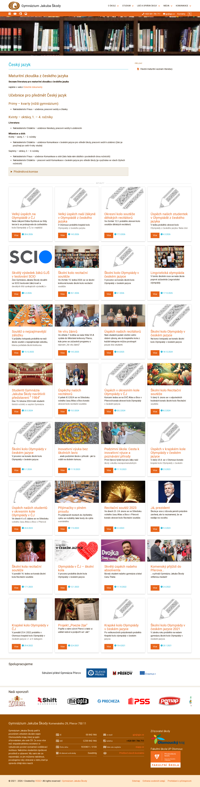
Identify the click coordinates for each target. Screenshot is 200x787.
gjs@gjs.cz (138, 734)
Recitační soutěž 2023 (120, 508)
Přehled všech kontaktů (131, 753)
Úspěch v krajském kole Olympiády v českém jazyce (168, 452)
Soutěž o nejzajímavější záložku (29, 333)
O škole (112, 6)
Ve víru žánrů (67, 331)
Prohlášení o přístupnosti (179, 781)
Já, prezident (160, 508)
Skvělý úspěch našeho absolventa (120, 568)
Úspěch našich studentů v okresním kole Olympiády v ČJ (29, 511)
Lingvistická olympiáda (167, 273)
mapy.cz (140, 747)
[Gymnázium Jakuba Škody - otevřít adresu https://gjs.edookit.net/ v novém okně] (25, 14)
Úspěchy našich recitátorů (69, 392)
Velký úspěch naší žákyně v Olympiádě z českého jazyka (77, 217)
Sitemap (136, 781)
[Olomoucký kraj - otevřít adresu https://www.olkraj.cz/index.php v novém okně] (168, 745)
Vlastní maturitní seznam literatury (156, 69)
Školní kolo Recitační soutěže (166, 392)
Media (166, 6)
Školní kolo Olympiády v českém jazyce (121, 274)
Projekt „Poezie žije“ (72, 625)
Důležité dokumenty (32, 87)
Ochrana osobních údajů (154, 781)
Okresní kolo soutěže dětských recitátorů (119, 216)
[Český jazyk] (100, 36)
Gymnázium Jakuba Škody (41, 6)
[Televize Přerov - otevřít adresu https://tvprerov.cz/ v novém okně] (97, 673)
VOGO (38, 781)
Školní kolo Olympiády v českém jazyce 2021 (168, 627)
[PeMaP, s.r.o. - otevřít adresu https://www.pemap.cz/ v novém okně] (115, 701)
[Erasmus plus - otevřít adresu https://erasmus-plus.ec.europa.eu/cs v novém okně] (148, 673)
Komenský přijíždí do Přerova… (166, 568)
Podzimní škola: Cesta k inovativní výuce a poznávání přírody (121, 452)
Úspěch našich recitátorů (122, 331)
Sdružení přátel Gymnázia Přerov (61, 673)
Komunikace (182, 6)
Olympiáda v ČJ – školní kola (76, 568)
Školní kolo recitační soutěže (73, 274)
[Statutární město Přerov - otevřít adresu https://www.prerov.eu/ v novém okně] (122, 673)
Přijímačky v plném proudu (72, 509)
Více (16, 235)
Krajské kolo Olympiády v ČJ (30, 627)
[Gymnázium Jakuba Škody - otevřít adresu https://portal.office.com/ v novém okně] (20, 14)
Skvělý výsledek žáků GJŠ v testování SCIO (30, 274)
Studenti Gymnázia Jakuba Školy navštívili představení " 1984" (28, 394)
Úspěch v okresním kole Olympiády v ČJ (121, 392)
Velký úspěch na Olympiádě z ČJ (24, 216)
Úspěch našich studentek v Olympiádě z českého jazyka (169, 217)
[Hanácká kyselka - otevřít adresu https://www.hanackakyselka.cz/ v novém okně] (145, 701)
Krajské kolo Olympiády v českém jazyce (121, 627)
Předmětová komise (26, 171)
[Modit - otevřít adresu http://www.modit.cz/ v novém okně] (176, 701)
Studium (126, 6)
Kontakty (181, 14)
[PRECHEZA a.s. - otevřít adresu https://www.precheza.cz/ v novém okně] (54, 701)
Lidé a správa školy (147, 6)
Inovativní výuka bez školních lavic (73, 451)
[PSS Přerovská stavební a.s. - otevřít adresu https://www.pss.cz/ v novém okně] (85, 701)
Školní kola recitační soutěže (26, 568)
